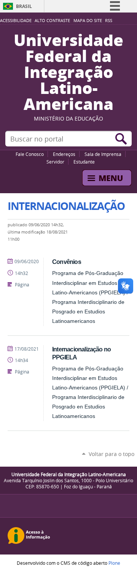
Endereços (64, 154)
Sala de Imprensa (102, 154)
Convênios (66, 261)
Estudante (84, 162)
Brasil (24, 6)
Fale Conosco (30, 154)
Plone (114, 563)
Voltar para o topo (111, 454)
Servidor (55, 162)
